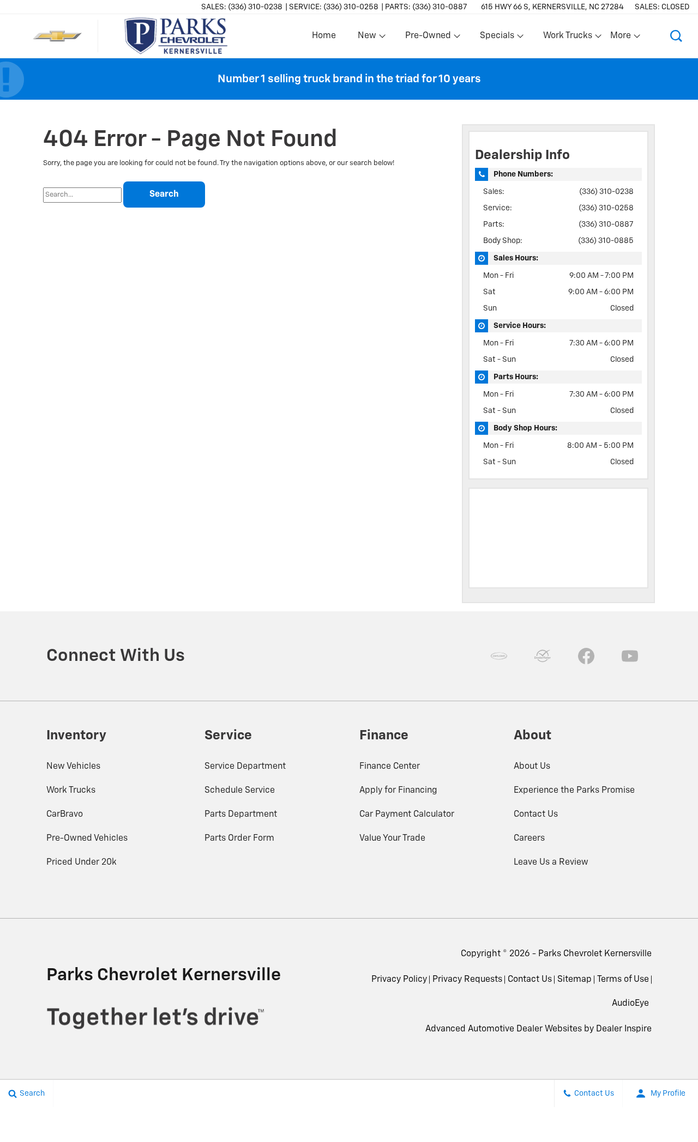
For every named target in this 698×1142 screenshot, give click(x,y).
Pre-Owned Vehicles (87, 838)
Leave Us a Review (551, 862)
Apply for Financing (398, 790)
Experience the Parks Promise (574, 790)
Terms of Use (623, 979)
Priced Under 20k (81, 862)
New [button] (368, 38)
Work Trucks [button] (567, 38)
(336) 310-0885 (606, 241)
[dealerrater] (543, 656)
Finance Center (389, 766)
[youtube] (630, 656)
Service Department (245, 766)
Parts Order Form (239, 838)
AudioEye (630, 1003)
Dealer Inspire (624, 1029)
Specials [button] (496, 38)
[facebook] (586, 656)
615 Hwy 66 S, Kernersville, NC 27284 (552, 7)
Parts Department (240, 814)
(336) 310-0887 (606, 224)
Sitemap (574, 979)
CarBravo (64, 814)
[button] (676, 36)
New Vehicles (73, 766)
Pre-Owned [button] (428, 38)
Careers (529, 838)
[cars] (499, 656)
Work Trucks (70, 790)
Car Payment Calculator (406, 814)
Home (324, 36)
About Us (532, 766)
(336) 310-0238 (606, 192)
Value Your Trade (392, 838)
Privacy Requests (467, 979)
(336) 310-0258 (606, 208)
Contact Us (536, 814)
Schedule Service (239, 790)
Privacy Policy (399, 979)
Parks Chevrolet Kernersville (595, 954)
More (621, 38)
